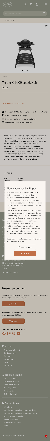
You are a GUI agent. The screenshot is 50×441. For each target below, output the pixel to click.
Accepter (25, 253)
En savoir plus (25, 247)
